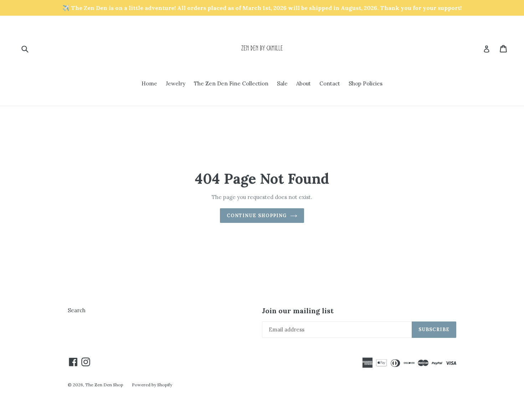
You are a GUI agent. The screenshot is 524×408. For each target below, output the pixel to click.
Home (149, 83)
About (303, 83)
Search (77, 310)
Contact (329, 83)
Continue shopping (257, 216)
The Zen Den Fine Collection (231, 83)
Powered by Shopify (152, 384)
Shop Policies (365, 83)
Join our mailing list (298, 311)
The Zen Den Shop (104, 384)
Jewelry (175, 83)
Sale (282, 83)
